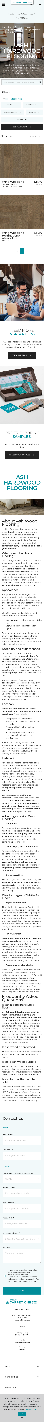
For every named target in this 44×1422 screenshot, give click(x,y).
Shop (7, 1367)
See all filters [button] (20, 127)
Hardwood (30, 27)
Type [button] (9, 105)
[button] (31, 4)
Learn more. (32, 1409)
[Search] (40, 82)
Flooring (18, 27)
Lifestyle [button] (31, 105)
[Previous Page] (17, 251)
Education (10, 1387)
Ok (22, 1414)
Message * (7, 1247)
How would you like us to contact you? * (19, 1173)
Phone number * (10, 1187)
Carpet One (6, 27)
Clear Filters (16, 99)
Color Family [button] (11, 112)
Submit (22, 1291)
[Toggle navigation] (3, 4)
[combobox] (19, 82)
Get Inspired (11, 1377)
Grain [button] (20, 119)
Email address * (9, 1202)
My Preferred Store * (11, 1233)
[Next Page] (27, 251)
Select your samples (19, 455)
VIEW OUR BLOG (19, 355)
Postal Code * (8, 1218)
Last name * (8, 1150)
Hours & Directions (22, 1320)
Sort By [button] (33, 136)
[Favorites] (35, 4)
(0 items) (40, 4)
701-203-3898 (22, 18)
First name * (8, 1134)
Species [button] (32, 112)
